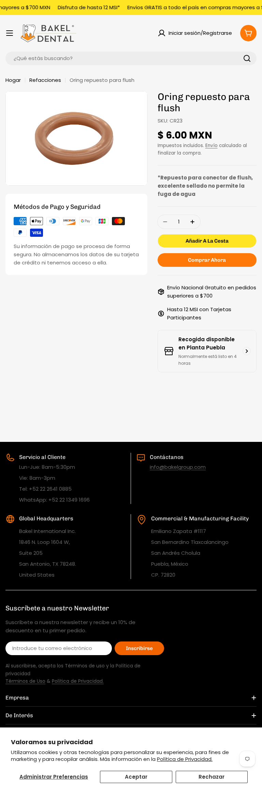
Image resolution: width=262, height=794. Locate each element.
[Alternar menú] (9, 33)
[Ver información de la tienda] (247, 351)
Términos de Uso (25, 681)
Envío (211, 145)
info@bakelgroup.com (178, 467)
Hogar (13, 80)
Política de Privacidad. (185, 759)
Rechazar (211, 776)
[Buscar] (247, 58)
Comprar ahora (207, 260)
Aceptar (136, 776)
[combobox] (131, 58)
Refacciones (45, 80)
